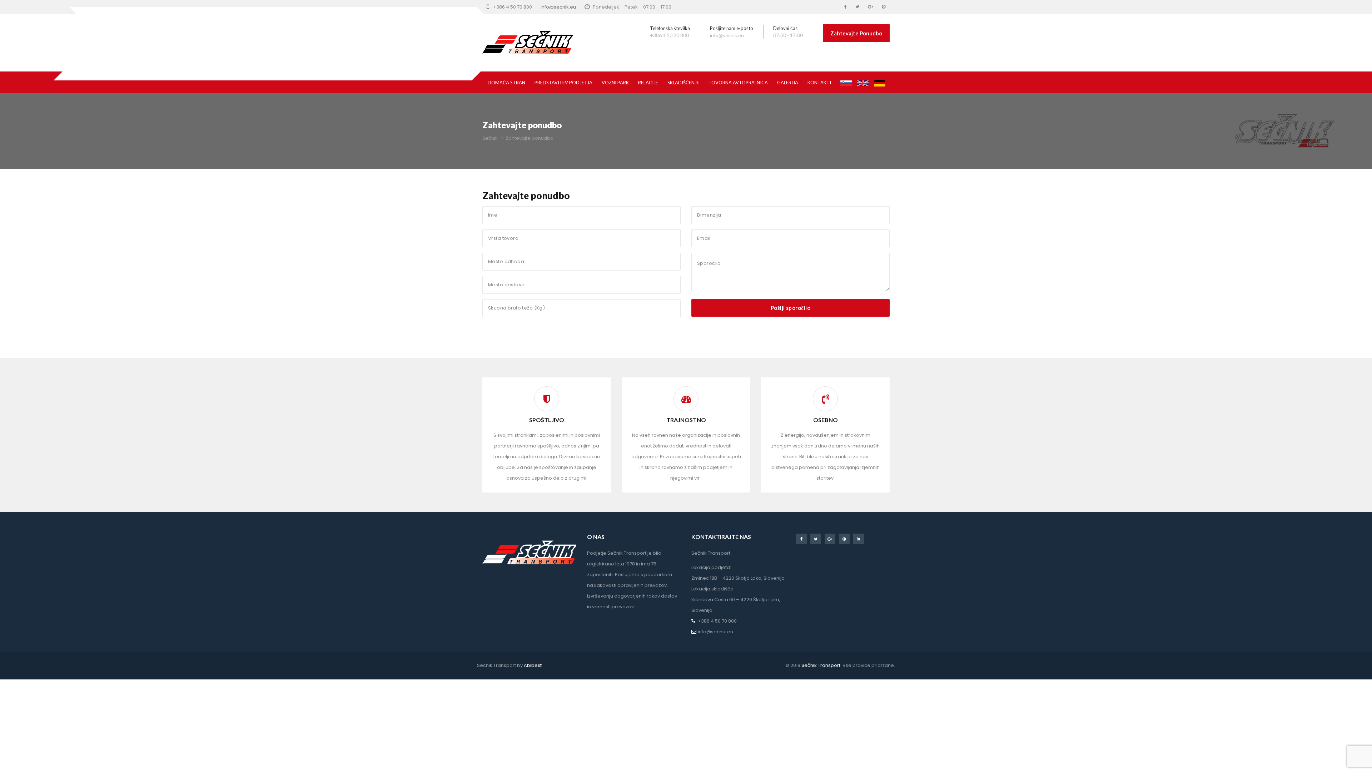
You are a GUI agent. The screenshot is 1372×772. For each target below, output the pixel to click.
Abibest (533, 665)
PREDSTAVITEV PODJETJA (563, 82)
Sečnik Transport (820, 665)
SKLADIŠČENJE (683, 82)
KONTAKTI (819, 82)
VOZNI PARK (615, 82)
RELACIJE (648, 82)
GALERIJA (787, 82)
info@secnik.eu (558, 7)
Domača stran (506, 82)
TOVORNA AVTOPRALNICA (738, 82)
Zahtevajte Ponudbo (856, 33)
